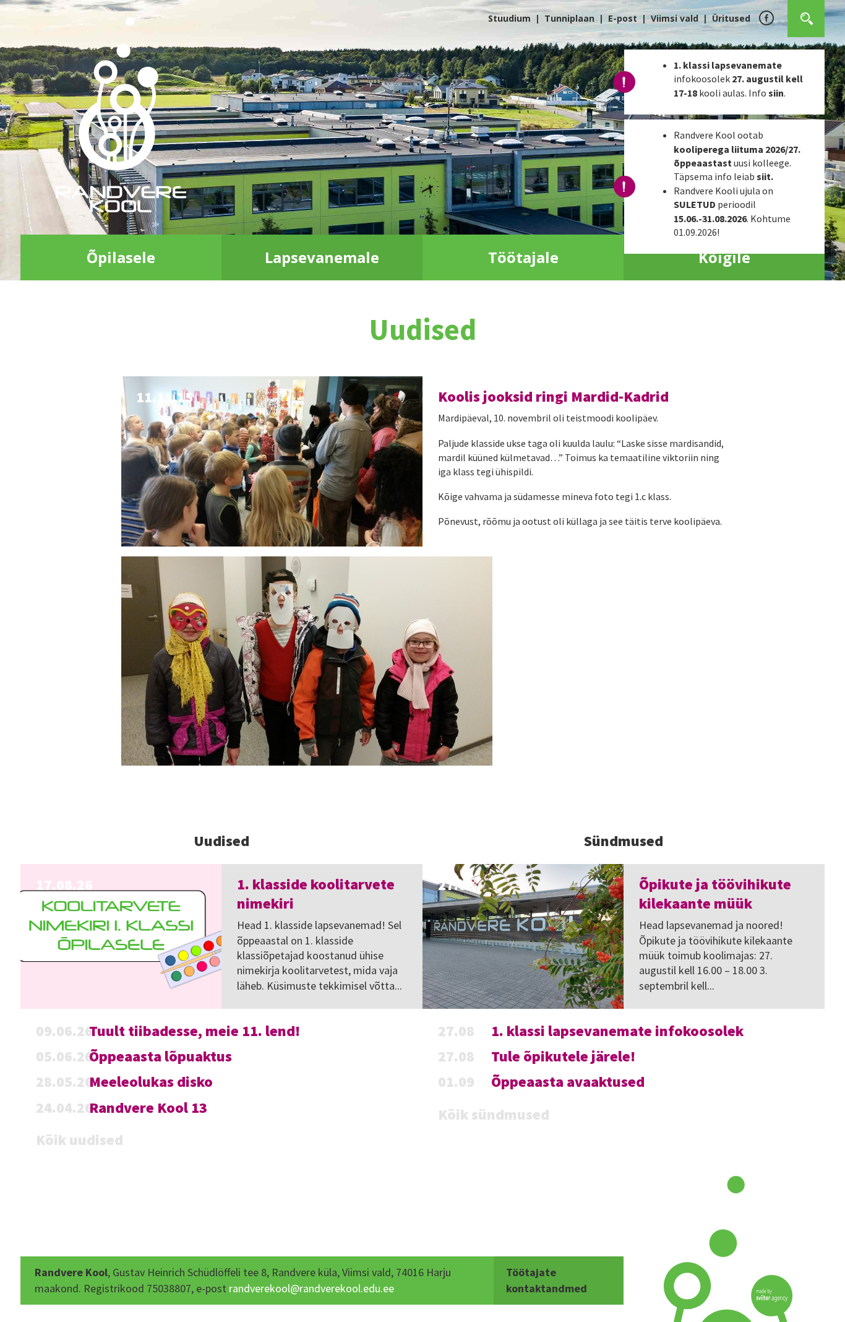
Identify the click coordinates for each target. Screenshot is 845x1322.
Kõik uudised (79, 1139)
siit (764, 176)
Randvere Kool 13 (148, 1107)
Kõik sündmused (493, 1114)
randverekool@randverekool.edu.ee (311, 1288)
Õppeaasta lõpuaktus (160, 1056)
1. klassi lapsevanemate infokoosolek (617, 1030)
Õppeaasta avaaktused (568, 1081)
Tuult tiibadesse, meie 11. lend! (194, 1030)
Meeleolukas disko (151, 1081)
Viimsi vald (674, 18)
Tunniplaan (569, 18)
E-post (622, 18)
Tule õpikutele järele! (563, 1056)
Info (766, 93)
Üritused (731, 18)
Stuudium (509, 18)
